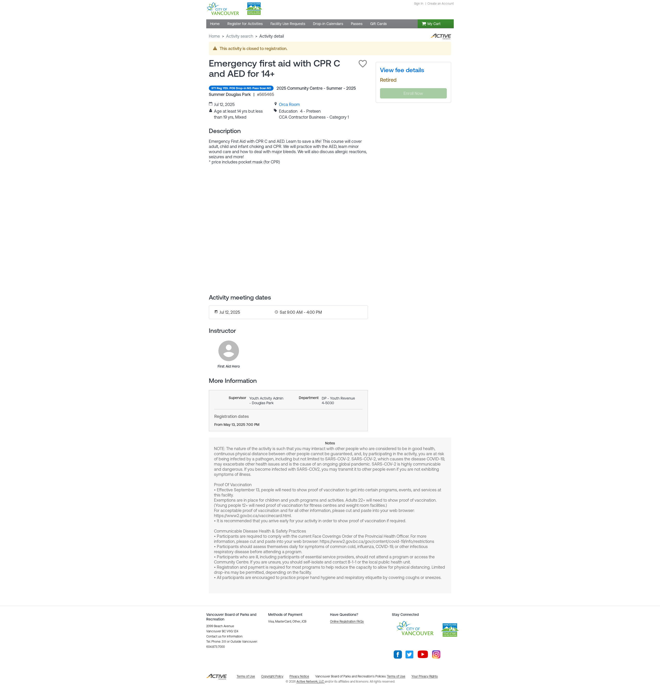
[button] (363, 64)
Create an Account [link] (440, 3)
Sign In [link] (418, 3)
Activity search (239, 36)
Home (214, 36)
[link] (289, 104)
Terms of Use (396, 676)
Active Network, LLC (310, 681)
